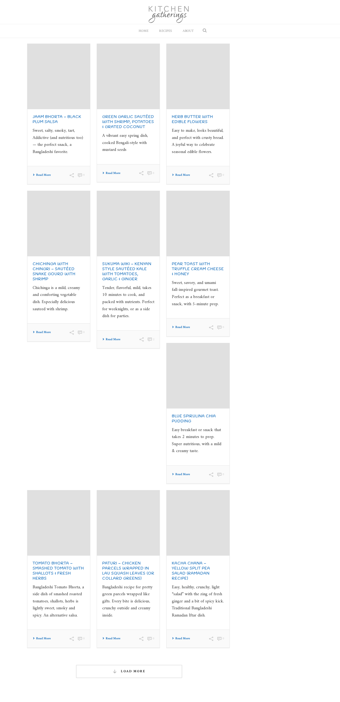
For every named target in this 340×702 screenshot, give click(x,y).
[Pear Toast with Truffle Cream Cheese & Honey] (198, 223)
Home (143, 31)
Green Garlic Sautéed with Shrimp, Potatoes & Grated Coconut (128, 122)
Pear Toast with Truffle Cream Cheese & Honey (198, 269)
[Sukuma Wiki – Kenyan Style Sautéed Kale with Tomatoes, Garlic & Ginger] (128, 223)
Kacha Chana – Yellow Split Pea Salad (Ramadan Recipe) (191, 571)
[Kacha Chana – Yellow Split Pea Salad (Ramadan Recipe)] (198, 523)
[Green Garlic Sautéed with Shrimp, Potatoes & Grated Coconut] (128, 76)
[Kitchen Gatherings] (170, 12)
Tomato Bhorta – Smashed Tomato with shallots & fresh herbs (58, 571)
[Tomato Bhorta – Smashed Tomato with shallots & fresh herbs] (58, 523)
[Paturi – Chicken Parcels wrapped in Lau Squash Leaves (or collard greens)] (128, 523)
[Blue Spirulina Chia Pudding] (198, 376)
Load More (133, 671)
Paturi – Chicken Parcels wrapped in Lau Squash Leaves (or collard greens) (128, 571)
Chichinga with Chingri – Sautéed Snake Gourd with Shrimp (54, 272)
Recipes (165, 31)
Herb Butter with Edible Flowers (192, 119)
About (188, 31)
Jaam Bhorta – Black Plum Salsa (57, 119)
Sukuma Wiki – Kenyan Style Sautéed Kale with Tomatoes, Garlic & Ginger (126, 272)
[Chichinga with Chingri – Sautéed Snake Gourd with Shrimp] (58, 223)
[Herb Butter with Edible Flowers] (198, 76)
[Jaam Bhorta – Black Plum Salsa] (58, 76)
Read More (43, 175)
